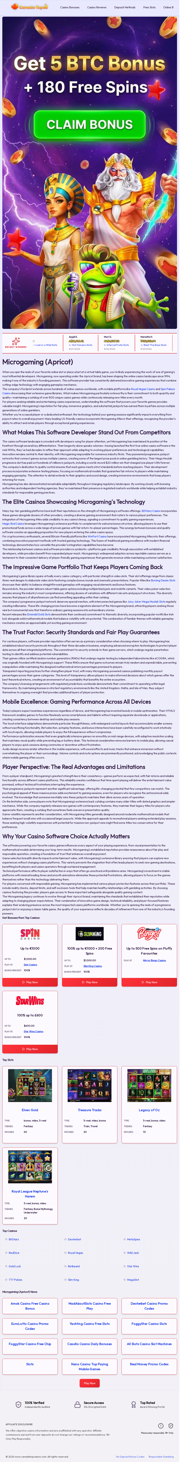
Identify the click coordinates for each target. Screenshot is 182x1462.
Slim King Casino (93, 966)
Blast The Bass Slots (133, 345)
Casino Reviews (96, 7)
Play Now (32, 982)
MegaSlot (133, 1279)
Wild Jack (133, 1253)
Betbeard (74, 1266)
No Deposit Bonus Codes (130, 1456)
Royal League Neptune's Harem (30, 1193)
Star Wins (133, 1266)
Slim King (73, 1279)
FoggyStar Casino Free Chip (30, 1344)
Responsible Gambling (161, 1456)
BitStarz (14, 1239)
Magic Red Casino (13, 523)
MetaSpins (133, 1239)
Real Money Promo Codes (149, 1364)
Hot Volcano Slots (61, 345)
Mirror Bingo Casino (154, 960)
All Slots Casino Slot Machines (149, 1344)
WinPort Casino (97, 536)
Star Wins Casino (33, 1031)
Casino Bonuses (69, 7)
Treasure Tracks (90, 1110)
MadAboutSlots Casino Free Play (90, 1306)
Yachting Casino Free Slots (90, 1324)
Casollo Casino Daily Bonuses (89, 1344)
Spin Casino (30, 964)
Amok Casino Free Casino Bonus (30, 1306)
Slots (30, 1364)
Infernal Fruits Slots (97, 345)
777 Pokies (15, 1279)
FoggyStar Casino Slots (149, 1324)
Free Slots (149, 7)
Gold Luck (15, 1266)
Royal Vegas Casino (143, 389)
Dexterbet (74, 1239)
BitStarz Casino (151, 511)
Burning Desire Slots (163, 580)
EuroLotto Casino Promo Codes (30, 1326)
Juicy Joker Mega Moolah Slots (146, 601)
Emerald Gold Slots (38, 614)
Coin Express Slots (170, 345)
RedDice (14, 1253)
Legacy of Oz (149, 1110)
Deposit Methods (124, 7)
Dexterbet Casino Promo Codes (149, 1306)
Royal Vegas (75, 1253)
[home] (29, 13)
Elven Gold (30, 1110)
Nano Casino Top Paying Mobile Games (89, 1366)
